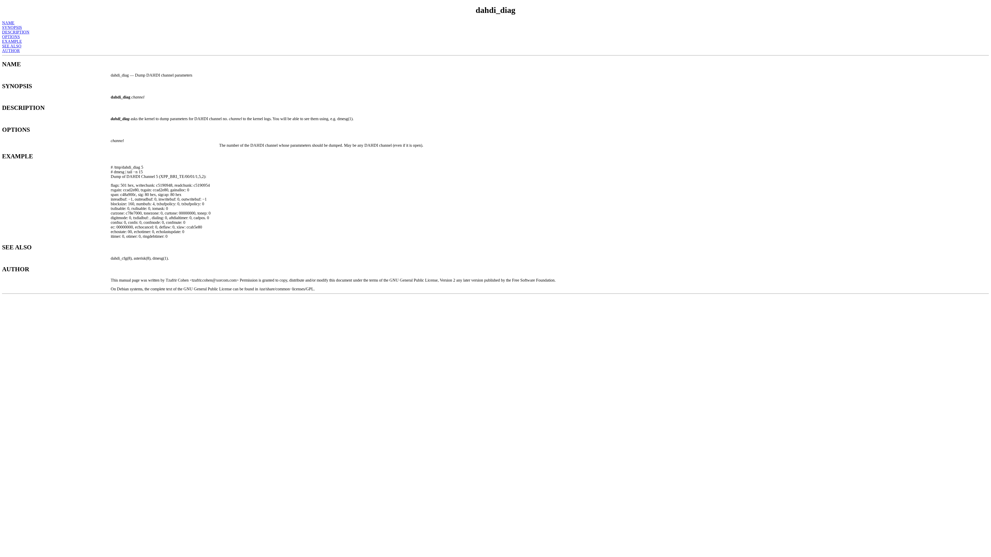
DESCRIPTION (15, 32)
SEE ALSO (11, 46)
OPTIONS (11, 37)
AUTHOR (11, 50)
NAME (8, 23)
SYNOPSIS (12, 27)
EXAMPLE (12, 41)
